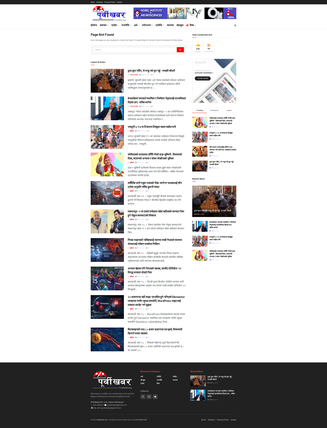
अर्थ (135, 25)
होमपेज (94, 25)
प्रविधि (159, 25)
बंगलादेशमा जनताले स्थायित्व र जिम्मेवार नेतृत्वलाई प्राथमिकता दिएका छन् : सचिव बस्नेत (222, 225)
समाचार (103, 25)
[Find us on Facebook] (143, 396)
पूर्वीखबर (132, 131)
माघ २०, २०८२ (140, 162)
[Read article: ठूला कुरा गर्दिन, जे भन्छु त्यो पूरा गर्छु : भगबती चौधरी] (107, 81)
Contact (119, 2)
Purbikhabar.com (102, 420)
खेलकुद (180, 25)
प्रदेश (114, 25)
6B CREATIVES (141, 420)
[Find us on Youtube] (155, 396)
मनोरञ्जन (146, 25)
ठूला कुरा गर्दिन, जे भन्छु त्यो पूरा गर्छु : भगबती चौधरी (151, 70)
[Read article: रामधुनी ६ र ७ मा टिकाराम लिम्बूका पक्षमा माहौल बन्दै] (107, 137)
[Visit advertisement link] (184, 13)
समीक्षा (175, 376)
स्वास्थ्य (170, 25)
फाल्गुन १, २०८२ (140, 131)
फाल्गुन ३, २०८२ (145, 106)
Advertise (99, 2)
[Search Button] (235, 25)
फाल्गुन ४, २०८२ (145, 75)
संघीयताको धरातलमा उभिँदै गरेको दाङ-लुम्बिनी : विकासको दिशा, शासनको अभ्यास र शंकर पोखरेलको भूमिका (222, 121)
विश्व (192, 25)
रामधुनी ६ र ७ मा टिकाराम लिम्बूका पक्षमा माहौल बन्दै (152, 126)
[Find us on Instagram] (149, 396)
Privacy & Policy (109, 2)
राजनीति (125, 25)
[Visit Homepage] (110, 13)
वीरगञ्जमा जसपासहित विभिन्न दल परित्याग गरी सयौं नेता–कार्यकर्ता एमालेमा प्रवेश (222, 150)
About (93, 2)
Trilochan (134, 75)
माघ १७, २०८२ (140, 248)
